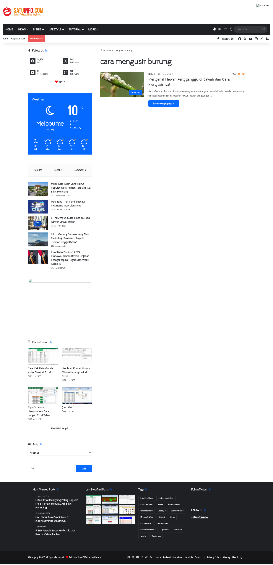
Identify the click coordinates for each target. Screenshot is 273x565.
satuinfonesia (199, 517)
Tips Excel (165, 529)
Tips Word (178, 529)
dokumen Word (146, 504)
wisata (143, 536)
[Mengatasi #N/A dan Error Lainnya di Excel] (93, 520)
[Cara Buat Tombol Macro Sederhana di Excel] (110, 520)
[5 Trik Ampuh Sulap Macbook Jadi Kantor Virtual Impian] (38, 223)
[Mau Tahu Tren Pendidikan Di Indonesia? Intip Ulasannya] (38, 207)
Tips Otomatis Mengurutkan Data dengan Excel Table (39, 411)
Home (9, 29)
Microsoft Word (146, 517)
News (22, 29)
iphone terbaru (146, 510)
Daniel (154, 74)
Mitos (172, 517)
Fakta (160, 504)
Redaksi (167, 557)
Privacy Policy (214, 557)
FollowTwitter (199, 489)
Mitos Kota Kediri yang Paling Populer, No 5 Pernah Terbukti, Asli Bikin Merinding (71, 187)
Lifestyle (54, 29)
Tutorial (75, 29)
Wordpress (156, 536)
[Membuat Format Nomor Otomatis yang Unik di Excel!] (77, 356)
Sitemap (226, 557)
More (92, 29)
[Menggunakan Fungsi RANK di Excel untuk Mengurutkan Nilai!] (127, 520)
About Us (188, 557)
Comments (80, 170)
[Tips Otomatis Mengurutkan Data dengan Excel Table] (43, 395)
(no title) (67, 407)
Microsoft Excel (177, 510)
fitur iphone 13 (174, 504)
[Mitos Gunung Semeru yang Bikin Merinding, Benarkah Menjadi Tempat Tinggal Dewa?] (38, 239)
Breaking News (146, 498)
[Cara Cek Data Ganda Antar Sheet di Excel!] (43, 356)
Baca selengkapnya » (163, 103)
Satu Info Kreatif (76, 557)
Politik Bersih (162, 523)
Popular (38, 170)
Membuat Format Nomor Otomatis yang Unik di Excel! (76, 372)
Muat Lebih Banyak (60, 428)
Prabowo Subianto (147, 529)
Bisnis (37, 29)
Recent (58, 170)
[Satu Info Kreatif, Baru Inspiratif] (23, 11)
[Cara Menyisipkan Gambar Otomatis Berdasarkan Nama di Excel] (127, 509)
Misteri (162, 517)
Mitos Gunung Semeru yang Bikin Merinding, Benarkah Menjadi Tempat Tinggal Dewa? (70, 238)
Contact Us (200, 557)
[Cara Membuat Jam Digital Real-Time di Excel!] (110, 499)
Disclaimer (178, 557)
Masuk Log (237, 557)
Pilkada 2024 (145, 523)
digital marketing (165, 498)
